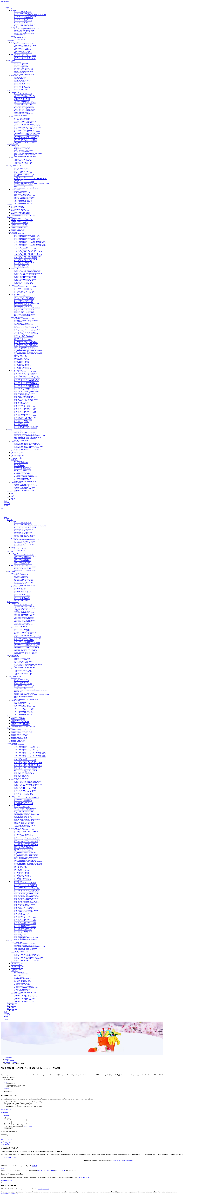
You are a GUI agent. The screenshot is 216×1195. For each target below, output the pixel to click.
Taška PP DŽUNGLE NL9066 (22, 414)
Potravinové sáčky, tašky (17, 233)
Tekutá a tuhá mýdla (16, 431)
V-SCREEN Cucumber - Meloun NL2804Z (26, 476)
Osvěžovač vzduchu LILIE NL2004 (24, 490)
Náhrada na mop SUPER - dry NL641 (24, 97)
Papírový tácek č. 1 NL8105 (21, 359)
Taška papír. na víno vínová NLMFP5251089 (26, 391)
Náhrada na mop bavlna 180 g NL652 (24, 101)
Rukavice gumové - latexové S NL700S (21, 218)
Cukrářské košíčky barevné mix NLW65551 (26, 334)
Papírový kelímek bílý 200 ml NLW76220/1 (26, 343)
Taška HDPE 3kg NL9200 (21, 265)
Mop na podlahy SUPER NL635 (23, 94)
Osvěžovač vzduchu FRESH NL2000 (24, 484)
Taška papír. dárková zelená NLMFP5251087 (26, 387)
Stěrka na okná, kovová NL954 (22, 159)
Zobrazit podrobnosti (83, 1177)
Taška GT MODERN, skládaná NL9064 (25, 411)
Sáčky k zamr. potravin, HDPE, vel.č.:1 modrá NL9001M (29, 241)
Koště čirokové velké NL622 (22, 192)
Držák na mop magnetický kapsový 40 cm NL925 (27, 125)
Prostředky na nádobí (16, 453)
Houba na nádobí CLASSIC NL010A (24, 24)
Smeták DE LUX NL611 (21, 186)
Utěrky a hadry (11, 60)
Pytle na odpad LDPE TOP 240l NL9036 (25, 279)
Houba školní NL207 (20, 37)
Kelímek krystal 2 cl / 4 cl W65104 (23, 324)
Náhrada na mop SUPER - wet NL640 (24, 95)
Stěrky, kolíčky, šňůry (13, 144)
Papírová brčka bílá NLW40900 (22, 323)
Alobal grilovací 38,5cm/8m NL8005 (24, 300)
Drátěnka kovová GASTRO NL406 (20, 212)
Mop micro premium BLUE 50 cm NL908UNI (26, 136)
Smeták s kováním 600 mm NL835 (23, 201)
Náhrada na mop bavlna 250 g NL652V (25, 103)
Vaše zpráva (7, 1123)
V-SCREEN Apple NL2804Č (22, 473)
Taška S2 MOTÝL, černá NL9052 (23, 396)
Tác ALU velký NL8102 (21, 358)
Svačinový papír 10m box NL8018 (23, 315)
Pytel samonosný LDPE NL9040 (23, 288)
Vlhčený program (12, 498)
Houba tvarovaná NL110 (21, 22)
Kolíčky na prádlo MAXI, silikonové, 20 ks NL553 (28, 153)
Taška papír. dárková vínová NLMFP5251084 (26, 384)
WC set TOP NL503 (19, 466)
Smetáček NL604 (19, 180)
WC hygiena (14, 460)
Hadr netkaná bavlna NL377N (22, 86)
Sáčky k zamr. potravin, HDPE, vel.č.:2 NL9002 (27, 236)
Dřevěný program (15, 189)
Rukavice (9, 217)
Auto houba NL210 (19, 39)
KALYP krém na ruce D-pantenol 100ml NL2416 (27, 449)
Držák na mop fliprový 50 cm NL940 (24, 130)
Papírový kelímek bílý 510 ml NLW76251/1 (26, 346)
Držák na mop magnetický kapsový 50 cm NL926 (27, 127)
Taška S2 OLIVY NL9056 (21, 402)
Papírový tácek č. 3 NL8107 (21, 362)
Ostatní (13, 36)
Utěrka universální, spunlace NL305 (23, 68)
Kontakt (6, 505)
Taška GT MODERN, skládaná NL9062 (25, 408)
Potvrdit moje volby (12, 1193)
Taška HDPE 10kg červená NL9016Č (24, 262)
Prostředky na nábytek (17, 457)
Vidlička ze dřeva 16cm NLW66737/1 (24, 338)
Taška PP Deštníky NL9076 (21, 422)
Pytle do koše (14, 268)
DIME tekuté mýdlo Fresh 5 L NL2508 (24, 432)
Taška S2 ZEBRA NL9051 (21, 394)
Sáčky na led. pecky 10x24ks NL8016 (24, 314)
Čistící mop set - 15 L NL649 (22, 98)
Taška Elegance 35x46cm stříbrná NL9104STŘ (27, 378)
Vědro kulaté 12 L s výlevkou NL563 (24, 110)
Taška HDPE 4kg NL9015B (21, 264)
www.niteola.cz (5, 1115)
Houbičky (10, 9)
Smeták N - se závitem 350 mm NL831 (24, 197)
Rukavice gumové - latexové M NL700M (22, 220)
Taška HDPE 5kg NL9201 (21, 267)
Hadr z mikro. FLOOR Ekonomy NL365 (25, 56)
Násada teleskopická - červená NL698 (24, 113)
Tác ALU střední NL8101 (21, 356)
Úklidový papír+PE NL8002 (22, 296)
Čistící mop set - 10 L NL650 (22, 100)
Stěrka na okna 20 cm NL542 (22, 147)
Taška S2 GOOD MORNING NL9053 (24, 397)
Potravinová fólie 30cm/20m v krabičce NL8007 (27, 303)
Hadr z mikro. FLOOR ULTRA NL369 (25, 59)
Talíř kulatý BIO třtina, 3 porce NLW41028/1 (26, 320)
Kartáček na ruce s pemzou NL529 (23, 176)
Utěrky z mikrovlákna (16, 42)
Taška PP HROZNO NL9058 (22, 405)
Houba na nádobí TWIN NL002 (22, 12)
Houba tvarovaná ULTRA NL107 (23, 21)
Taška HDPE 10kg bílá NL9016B (23, 261)
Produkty (6, 7)
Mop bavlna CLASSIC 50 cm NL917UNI (25, 142)
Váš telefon (7, 1118)
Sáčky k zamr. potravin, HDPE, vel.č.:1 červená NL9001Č (30, 242)
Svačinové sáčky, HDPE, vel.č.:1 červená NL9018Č (28, 255)
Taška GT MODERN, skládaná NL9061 (25, 406)
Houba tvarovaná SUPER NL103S (23, 18)
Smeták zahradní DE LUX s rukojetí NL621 (26, 188)
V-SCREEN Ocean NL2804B (22, 472)
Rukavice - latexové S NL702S (19, 226)
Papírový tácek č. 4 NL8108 (21, 364)
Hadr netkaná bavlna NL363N (22, 83)
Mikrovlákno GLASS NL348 (22, 51)
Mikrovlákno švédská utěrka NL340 (23, 43)
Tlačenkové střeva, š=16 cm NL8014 (24, 312)
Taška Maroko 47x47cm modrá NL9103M (25, 373)
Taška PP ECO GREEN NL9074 (23, 419)
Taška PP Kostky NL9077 (21, 423)
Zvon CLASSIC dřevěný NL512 (23, 467)
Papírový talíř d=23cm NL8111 (22, 368)
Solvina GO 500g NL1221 (21, 440)
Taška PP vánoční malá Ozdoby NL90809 (25, 428)
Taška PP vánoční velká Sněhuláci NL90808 (26, 426)
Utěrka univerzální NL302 (21, 65)
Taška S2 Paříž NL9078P (21, 425)
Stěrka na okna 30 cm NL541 (22, 148)
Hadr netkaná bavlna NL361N (22, 81)
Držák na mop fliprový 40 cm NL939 (24, 129)
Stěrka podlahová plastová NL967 (23, 163)
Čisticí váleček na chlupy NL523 (23, 173)
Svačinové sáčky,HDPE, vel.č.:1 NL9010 (25, 248)
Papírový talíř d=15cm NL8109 (22, 365)
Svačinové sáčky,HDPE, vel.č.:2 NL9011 (25, 250)
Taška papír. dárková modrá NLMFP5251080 (26, 381)
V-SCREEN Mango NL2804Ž (22, 478)
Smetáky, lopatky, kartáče (14, 165)
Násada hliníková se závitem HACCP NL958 (26, 124)
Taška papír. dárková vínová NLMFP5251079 (26, 379)
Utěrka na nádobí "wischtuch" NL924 (24, 74)
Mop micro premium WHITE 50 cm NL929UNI (27, 133)
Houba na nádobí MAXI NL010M (23, 25)
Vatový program (11, 494)
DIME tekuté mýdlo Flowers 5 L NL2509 (25, 434)
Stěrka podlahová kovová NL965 (23, 160)
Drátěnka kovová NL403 (17, 206)
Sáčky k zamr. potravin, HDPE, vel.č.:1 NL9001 (27, 235)
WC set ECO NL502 (19, 464)
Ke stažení (7, 504)
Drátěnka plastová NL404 (18, 209)
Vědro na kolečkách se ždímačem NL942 (25, 121)
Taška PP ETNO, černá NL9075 (23, 420)
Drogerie (9, 429)
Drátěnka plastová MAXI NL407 (20, 211)
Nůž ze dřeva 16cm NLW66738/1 (23, 340)
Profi (12, 116)
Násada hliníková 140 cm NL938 (23, 122)
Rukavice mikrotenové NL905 (19, 227)
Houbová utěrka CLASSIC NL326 (23, 69)
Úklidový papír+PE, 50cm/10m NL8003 (25, 297)
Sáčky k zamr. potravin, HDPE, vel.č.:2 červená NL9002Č (30, 245)
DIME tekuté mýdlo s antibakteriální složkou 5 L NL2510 (29, 435)
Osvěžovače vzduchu (16, 482)
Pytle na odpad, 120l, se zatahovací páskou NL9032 (28, 273)
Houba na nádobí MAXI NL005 (23, 13)
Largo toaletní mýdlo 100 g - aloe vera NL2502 (26, 438)
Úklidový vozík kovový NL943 (22, 119)
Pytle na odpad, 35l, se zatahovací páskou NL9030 (27, 270)
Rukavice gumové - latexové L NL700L (21, 221)
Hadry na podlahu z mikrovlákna (19, 54)
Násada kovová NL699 (20, 115)
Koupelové (14, 27)
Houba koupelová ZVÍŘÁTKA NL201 (24, 30)
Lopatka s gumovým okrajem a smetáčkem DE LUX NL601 (30, 179)
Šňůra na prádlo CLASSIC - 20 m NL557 (25, 156)
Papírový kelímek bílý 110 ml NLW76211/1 (26, 341)
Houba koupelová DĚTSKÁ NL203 (24, 33)
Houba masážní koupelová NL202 (23, 31)
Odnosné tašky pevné (16, 370)
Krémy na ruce (15, 441)
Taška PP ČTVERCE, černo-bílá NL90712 (25, 417)
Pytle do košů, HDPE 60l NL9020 (23, 280)
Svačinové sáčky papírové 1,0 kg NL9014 (25, 259)
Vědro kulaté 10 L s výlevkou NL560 (24, 106)
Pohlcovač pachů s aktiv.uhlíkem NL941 (25, 481)
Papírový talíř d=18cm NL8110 (22, 367)
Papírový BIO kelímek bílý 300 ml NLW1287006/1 (28, 353)
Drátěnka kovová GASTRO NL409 (20, 214)
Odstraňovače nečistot (17, 458)
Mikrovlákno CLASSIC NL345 (22, 46)
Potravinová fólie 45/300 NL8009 (23, 306)
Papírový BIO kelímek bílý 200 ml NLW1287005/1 (28, 352)
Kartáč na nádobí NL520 (21, 168)
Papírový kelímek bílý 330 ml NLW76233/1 (26, 344)
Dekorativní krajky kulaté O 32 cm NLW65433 (26, 327)
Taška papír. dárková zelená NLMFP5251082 (26, 382)
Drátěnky (9, 204)
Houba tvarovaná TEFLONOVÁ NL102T (25, 16)
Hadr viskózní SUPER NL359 (22, 80)
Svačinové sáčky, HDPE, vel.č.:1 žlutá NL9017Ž (27, 253)
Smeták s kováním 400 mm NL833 (23, 200)
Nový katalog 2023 (6, 1143)
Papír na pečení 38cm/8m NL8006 (23, 302)
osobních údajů (28, 1126)
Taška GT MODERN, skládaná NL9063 (25, 409)
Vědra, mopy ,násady (13, 91)
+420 (6, 1109)
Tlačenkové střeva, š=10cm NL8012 (24, 309)
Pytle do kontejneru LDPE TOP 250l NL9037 (26, 286)
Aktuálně (6, 502)
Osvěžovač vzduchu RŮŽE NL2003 (24, 488)
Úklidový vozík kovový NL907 (22, 118)
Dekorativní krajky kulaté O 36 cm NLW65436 (26, 329)
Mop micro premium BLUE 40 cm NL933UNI (26, 135)
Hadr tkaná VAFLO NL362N (22, 88)
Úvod (5, 5)
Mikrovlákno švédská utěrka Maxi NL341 (25, 45)
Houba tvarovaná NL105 (21, 19)
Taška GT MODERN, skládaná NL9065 (25, 412)
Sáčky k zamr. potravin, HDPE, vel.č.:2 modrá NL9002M (29, 244)
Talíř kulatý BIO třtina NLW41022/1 (24, 318)
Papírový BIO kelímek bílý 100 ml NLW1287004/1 (28, 350)
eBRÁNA (34, 1166)
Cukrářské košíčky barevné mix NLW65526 (26, 330)
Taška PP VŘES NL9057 (21, 403)
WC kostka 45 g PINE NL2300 (22, 469)
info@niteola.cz (5, 1112)
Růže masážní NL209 (20, 34)
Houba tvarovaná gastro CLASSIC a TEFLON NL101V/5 (30, 15)
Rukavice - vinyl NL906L (18, 230)
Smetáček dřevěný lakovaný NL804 (23, 198)
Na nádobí (13, 10)
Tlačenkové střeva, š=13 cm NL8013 (24, 311)
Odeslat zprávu (8, 1128)
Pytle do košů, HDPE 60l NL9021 (23, 282)
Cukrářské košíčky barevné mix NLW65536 (26, 332)
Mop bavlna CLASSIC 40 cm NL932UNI (25, 141)
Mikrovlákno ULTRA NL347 (22, 48)
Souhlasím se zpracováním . (20, 1126)
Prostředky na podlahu (17, 452)
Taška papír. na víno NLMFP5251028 (24, 388)
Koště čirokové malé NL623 (21, 194)
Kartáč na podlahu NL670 (21, 191)
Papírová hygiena (12, 491)
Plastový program (15, 166)
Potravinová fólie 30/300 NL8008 (23, 305)
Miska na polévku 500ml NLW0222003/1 (25, 349)
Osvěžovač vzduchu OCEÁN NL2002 (24, 487)
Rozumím (9, 1180)
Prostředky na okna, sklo (17, 455)
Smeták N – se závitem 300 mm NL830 (24, 195)
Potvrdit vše (4, 1193)
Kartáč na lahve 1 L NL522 (21, 170)
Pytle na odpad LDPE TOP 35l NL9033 (25, 274)
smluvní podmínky (60, 1170)
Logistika (6, 1088)
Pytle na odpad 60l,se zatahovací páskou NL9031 (27, 271)
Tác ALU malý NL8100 (20, 355)
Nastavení (3, 1180)
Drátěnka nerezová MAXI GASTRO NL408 (23, 215)
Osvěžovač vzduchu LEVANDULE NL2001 (26, 485)
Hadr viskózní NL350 (20, 77)
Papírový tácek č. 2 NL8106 (21, 361)
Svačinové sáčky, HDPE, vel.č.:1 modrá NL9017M (28, 252)
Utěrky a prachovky (16, 62)
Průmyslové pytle (15, 285)
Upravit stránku (5, 1)
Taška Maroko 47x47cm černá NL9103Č (25, 371)
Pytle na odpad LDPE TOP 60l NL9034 (25, 276)
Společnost (7, 1120)
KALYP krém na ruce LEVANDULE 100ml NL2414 (28, 446)
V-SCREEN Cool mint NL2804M (23, 475)
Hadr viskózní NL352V (20, 78)
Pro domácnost (15, 92)
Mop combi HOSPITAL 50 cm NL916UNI (25, 139)
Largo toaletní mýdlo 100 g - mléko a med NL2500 (28, 437)
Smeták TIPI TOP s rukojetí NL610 (23, 185)
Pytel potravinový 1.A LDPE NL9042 (24, 291)
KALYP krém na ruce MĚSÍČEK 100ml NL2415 (27, 447)
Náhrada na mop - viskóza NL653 (23, 104)
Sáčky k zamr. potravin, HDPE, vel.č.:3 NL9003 (27, 238)
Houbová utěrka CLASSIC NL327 (23, 71)
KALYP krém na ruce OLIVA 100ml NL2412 (26, 443)
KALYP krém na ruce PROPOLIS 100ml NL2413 (27, 444)
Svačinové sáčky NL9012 (21, 247)
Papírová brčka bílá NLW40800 (22, 321)
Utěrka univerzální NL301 (21, 63)
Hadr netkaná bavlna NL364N (22, 84)
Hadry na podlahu (15, 75)
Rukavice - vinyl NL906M (18, 229)
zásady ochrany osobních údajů (45, 1170)
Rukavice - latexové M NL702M (19, 223)
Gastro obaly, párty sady (17, 317)
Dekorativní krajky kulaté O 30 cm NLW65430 (26, 326)
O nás (5, 501)
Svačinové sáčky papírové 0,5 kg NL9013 (25, 258)
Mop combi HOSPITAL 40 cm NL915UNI (25, 138)
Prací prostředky (15, 450)
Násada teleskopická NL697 (21, 112)
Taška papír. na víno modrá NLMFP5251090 (26, 390)
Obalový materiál (12, 232)
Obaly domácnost (15, 294)
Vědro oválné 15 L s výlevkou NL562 (24, 109)
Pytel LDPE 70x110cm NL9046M (23, 293)
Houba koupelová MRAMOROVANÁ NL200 (26, 28)
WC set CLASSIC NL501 (21, 463)
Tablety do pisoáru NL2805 (21, 479)
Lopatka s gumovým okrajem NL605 (24, 182)
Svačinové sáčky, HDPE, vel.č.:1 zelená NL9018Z (27, 256)
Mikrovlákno (10, 40)
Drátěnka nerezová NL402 (18, 207)
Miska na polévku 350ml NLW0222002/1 (25, 347)
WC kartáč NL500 (19, 461)
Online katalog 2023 (6, 1139)
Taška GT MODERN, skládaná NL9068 (25, 416)
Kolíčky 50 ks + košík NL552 (22, 151)
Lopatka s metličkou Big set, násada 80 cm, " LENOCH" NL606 (31, 183)
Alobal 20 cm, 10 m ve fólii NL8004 (24, 299)
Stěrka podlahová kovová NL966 (23, 162)
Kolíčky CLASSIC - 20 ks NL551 (23, 150)
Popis (5, 1082)
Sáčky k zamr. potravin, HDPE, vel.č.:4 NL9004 (27, 239)
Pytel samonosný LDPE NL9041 (23, 289)
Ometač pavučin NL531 (20, 177)
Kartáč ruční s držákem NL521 (22, 171)
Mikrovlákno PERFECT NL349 (23, 53)
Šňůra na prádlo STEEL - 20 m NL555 (24, 154)
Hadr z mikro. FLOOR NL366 (22, 57)
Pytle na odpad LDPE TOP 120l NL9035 (25, 277)
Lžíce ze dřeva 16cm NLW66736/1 (23, 337)
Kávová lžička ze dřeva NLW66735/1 (24, 335)
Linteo (12, 493)
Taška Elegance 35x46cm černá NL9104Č (25, 375)
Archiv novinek (5, 1144)
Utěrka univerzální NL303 (21, 66)
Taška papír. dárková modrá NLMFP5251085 (26, 385)
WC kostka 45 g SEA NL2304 (22, 470)
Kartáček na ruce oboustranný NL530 (24, 174)
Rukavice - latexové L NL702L (19, 224)
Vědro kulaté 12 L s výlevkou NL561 (24, 107)
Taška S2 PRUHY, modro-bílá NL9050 (24, 393)
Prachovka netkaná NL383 (21, 72)
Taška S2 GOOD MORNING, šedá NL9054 (26, 399)
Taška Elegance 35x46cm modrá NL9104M (26, 376)
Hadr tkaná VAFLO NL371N (22, 89)
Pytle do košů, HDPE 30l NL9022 (23, 283)
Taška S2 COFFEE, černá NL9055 (23, 400)
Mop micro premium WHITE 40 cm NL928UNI (27, 132)
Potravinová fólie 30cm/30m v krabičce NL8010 (27, 308)
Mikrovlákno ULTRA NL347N (22, 50)
